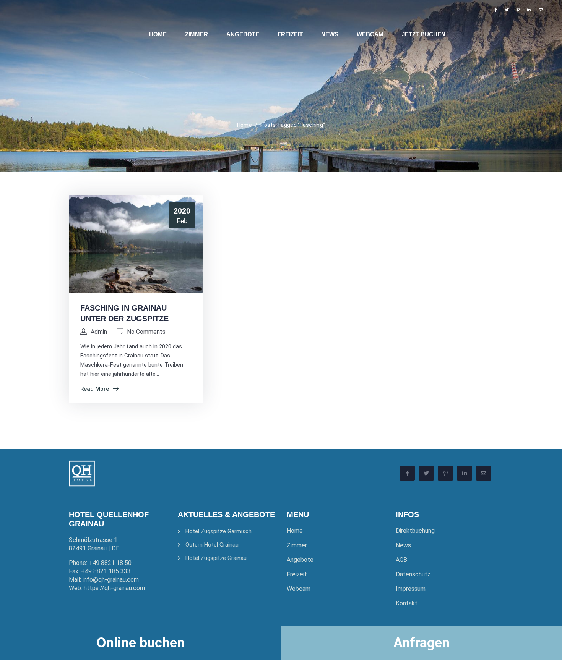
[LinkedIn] (529, 10)
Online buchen (140, 643)
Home (244, 125)
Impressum (411, 588)
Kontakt (406, 603)
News (403, 545)
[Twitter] (507, 10)
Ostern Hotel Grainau (212, 544)
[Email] (541, 10)
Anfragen (421, 643)
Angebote (300, 559)
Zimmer (297, 545)
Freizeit (297, 574)
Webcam (298, 588)
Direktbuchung (415, 530)
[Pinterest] (518, 10)
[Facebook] (496, 10)
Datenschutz (413, 574)
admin (99, 331)
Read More (94, 388)
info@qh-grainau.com (111, 579)
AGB (401, 559)
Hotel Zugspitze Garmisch (218, 531)
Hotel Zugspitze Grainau (216, 558)
